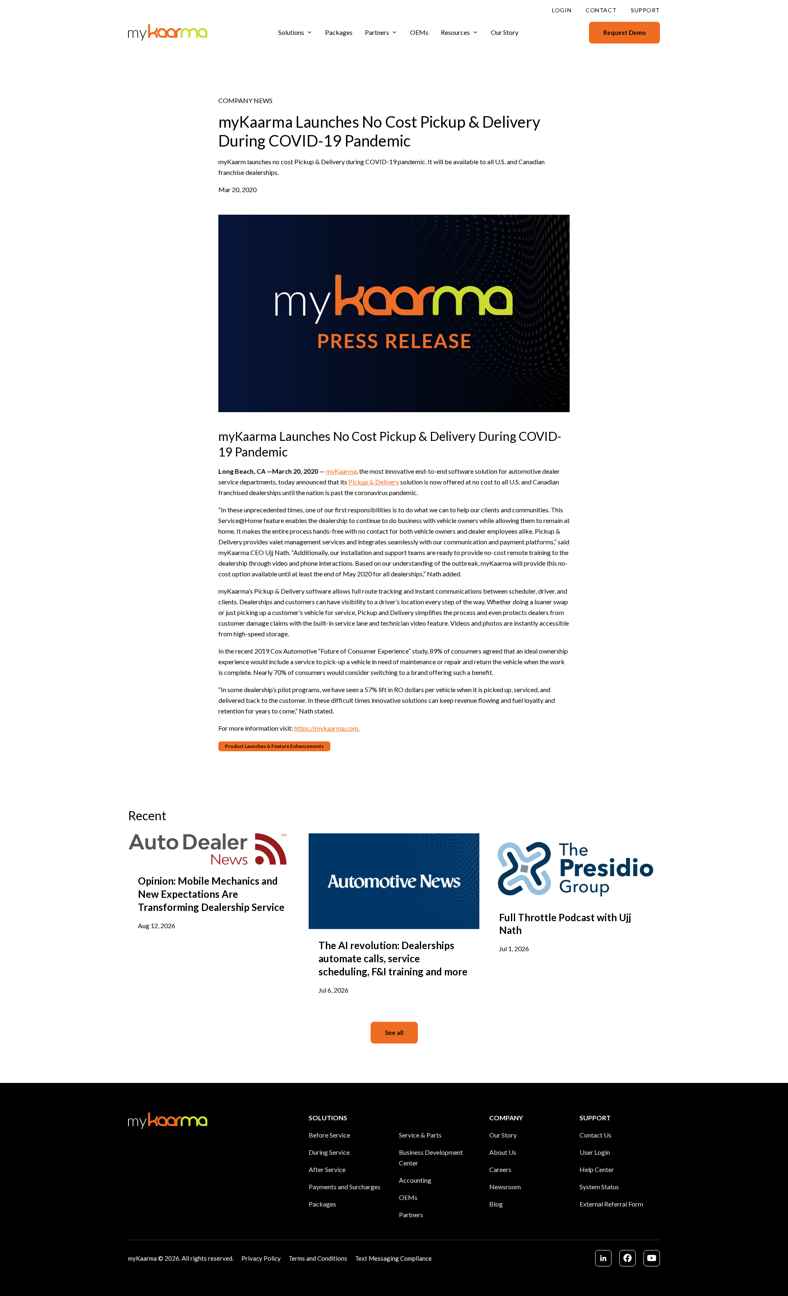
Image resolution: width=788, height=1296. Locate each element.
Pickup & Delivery (373, 482)
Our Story (504, 32)
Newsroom (505, 1186)
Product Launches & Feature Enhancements (274, 746)
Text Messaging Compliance (393, 1258)
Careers (500, 1169)
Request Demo (624, 32)
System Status (599, 1186)
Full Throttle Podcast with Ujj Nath (565, 923)
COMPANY (506, 1118)
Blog (496, 1204)
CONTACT (601, 10)
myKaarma (341, 471)
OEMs (419, 32)
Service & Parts (420, 1135)
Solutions (291, 32)
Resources (455, 32)
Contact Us (596, 1135)
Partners (377, 32)
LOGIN (561, 10)
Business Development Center (431, 1157)
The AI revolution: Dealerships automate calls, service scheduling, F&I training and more (392, 958)
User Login (595, 1152)
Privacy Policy (261, 1258)
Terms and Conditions (318, 1258)
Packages (339, 32)
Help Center (597, 1169)
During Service (329, 1152)
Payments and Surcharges (344, 1186)
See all (394, 1032)
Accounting (415, 1180)
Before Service (329, 1135)
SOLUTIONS (328, 1118)
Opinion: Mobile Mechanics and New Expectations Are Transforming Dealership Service (211, 894)
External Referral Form (611, 1204)
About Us (502, 1152)
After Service (327, 1169)
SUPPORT (645, 10)
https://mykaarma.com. (327, 728)
